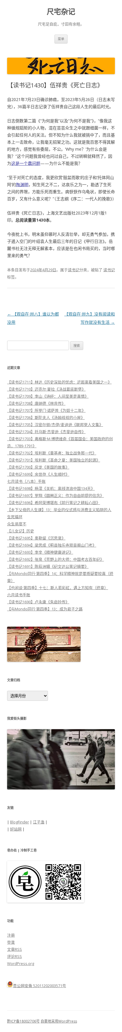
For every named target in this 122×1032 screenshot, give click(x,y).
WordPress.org (20, 963)
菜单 (61, 39)
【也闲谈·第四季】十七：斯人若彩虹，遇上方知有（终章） (57, 587)
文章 (14, 949)
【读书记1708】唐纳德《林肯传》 (36, 403)
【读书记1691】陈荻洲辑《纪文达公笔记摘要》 (48, 566)
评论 (14, 956)
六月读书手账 (18, 594)
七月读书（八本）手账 (26, 481)
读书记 (73, 269)
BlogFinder (19, 822)
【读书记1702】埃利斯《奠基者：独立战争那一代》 (51, 453)
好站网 (16, 829)
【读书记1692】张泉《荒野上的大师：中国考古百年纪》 (55, 559)
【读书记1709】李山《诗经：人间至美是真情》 (48, 396)
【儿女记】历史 (20, 531)
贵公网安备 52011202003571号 (39, 985)
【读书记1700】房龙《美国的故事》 (38, 467)
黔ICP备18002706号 (23, 1021)
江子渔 (38, 822)
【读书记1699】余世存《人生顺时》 (38, 474)
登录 (11, 942)
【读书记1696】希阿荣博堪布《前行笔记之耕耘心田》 (53, 502)
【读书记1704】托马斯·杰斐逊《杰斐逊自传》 (46, 431)
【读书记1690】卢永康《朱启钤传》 (38, 601)
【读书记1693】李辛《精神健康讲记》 (40, 552)
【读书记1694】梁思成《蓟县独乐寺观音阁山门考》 (51, 545)
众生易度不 (16, 523)
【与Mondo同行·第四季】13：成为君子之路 (45, 609)
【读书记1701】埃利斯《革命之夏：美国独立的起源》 (53, 460)
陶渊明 (22, 184)
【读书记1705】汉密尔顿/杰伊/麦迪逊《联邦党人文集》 (55, 424)
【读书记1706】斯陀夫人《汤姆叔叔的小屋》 (46, 417)
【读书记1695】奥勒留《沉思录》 (36, 538)
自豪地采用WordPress (59, 1021)
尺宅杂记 (61, 11)
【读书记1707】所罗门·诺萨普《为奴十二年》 (46, 410)
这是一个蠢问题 (25, 163)
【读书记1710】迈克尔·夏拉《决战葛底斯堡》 (46, 389)
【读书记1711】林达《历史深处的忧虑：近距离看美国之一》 (59, 382)
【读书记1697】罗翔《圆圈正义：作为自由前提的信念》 (55, 495)
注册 (11, 935)
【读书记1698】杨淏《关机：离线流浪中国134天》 (51, 488)
